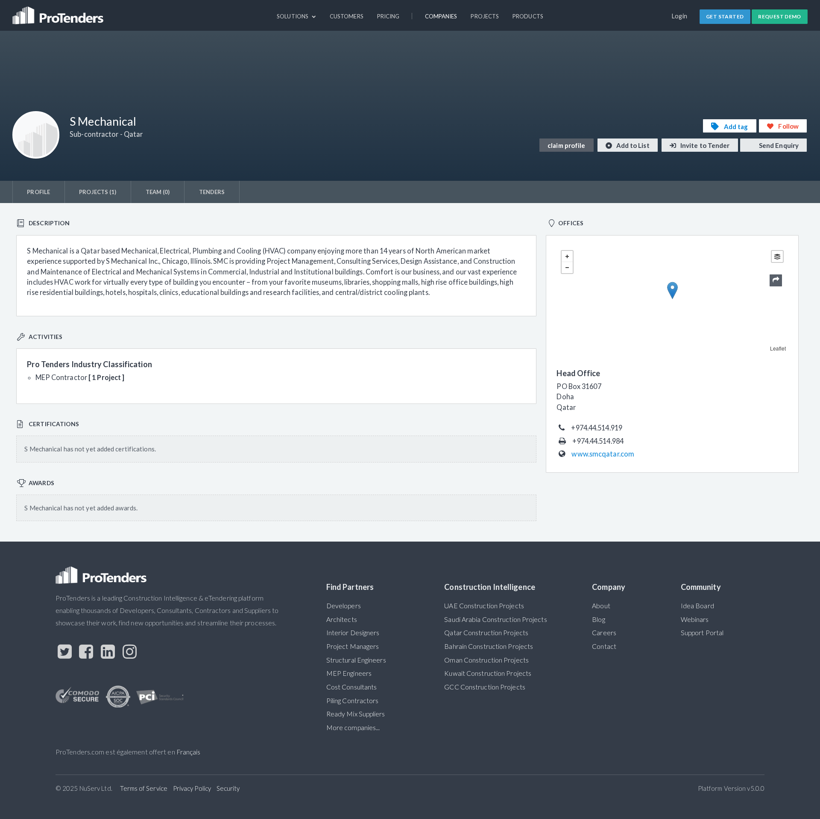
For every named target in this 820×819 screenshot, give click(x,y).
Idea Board (697, 606)
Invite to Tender (704, 145)
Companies (441, 16)
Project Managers (352, 646)
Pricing (388, 16)
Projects (485, 16)
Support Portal (702, 632)
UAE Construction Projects (484, 606)
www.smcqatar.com (602, 454)
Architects (341, 619)
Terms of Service (143, 788)
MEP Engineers (349, 673)
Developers (343, 606)
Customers (346, 16)
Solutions (293, 16)
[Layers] (777, 256)
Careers (604, 632)
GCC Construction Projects (484, 687)
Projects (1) (97, 192)
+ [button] (567, 256)
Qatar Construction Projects (486, 632)
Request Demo (779, 16)
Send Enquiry (778, 145)
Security (228, 788)
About (601, 606)
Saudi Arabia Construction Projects (495, 619)
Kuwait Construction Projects (487, 673)
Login (680, 16)
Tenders (212, 192)
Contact (604, 646)
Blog (598, 619)
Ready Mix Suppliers (355, 714)
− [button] (567, 267)
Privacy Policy (192, 788)
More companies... (353, 727)
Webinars (695, 619)
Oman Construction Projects (486, 660)
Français (188, 752)
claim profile (566, 145)
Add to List (632, 145)
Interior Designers (353, 632)
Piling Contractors (352, 700)
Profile (38, 192)
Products (527, 16)
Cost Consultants (351, 687)
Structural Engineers (356, 660)
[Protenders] (58, 12)
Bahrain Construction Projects (488, 646)
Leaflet (778, 348)
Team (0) (158, 192)
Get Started (725, 16)
